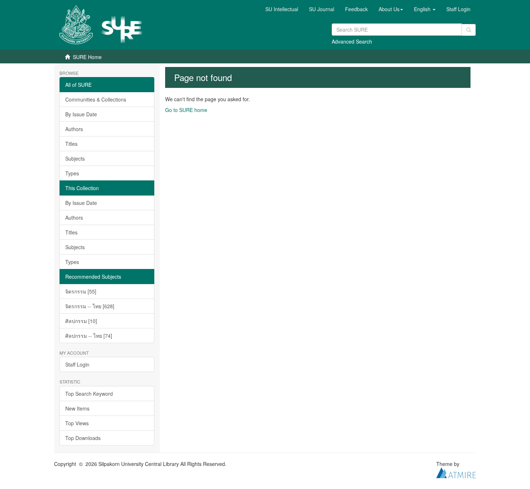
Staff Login (77, 364)
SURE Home (87, 56)
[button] (390, 9)
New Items (77, 408)
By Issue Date (81, 114)
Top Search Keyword (89, 393)
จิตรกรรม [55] (80, 291)
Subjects (75, 158)
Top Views (77, 423)
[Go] (468, 30)
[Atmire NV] (456, 471)
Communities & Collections (95, 99)
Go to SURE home (186, 109)
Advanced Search (352, 41)
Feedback (356, 9)
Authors (74, 129)
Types (72, 173)
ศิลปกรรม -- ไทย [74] (88, 335)
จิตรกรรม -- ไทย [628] (89, 306)
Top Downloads (83, 437)
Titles (71, 143)
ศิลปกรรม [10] (81, 320)
